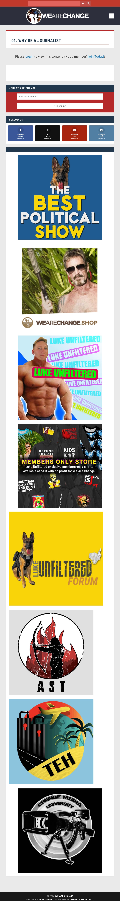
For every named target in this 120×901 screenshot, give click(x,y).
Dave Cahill (45, 899)
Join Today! (96, 56)
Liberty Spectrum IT (82, 899)
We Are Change (64, 896)
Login (29, 56)
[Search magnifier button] (88, 3)
